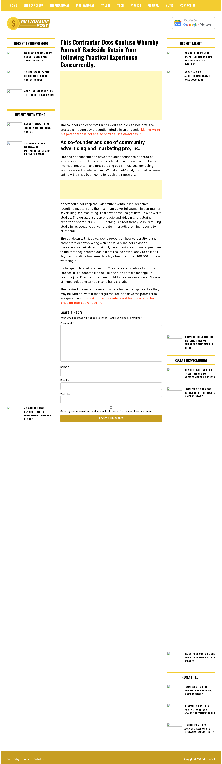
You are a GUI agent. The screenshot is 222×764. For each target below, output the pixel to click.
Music (169, 5)
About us (26, 759)
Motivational (85, 5)
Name (64, 367)
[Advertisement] (111, 95)
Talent (106, 5)
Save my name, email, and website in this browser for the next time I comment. (106, 411)
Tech (120, 5)
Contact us (39, 759)
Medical (153, 5)
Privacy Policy (13, 759)
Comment (67, 323)
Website (65, 394)
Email (64, 380)
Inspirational (60, 5)
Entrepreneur (34, 5)
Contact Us (188, 5)
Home (13, 5)
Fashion (136, 5)
